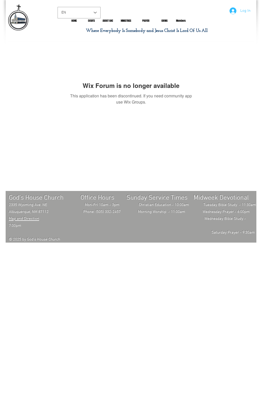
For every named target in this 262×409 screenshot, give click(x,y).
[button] (108, 21)
